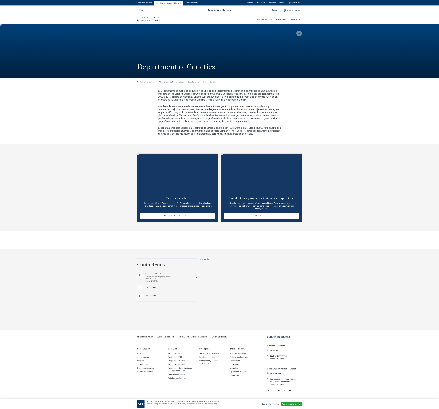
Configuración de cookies (270, 404)
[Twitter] (284, 390)
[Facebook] (268, 390)
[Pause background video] (299, 33)
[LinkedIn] (279, 390)
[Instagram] (273, 390)
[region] (219, 404)
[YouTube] (290, 390)
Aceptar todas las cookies (291, 404)
